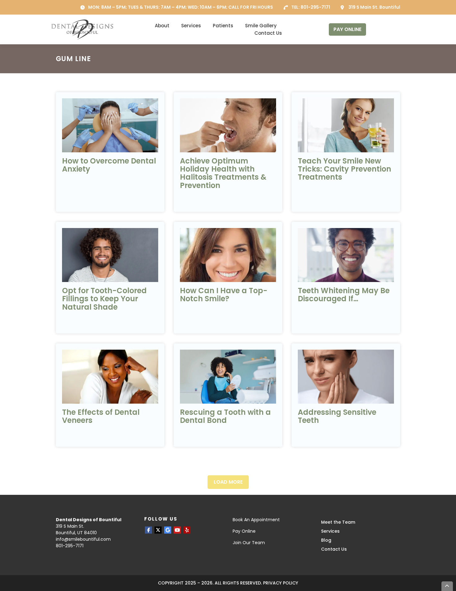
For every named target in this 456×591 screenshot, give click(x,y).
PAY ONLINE (347, 29)
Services (191, 25)
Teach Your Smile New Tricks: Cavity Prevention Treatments (344, 169)
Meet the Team (338, 522)
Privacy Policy (280, 583)
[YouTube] (177, 530)
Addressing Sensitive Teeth (337, 416)
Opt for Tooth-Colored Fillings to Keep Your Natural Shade (104, 298)
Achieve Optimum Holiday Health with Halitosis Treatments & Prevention (223, 173)
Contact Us (268, 33)
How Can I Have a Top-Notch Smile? (223, 294)
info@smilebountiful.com (83, 539)
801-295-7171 (315, 7)
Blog (326, 540)
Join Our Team (249, 543)
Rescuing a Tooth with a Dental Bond (225, 416)
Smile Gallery (261, 25)
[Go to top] (447, 586)
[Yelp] (186, 530)
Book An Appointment (256, 520)
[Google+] (167, 530)
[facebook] (148, 530)
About (162, 25)
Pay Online (244, 531)
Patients (223, 25)
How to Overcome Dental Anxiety (109, 165)
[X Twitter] (158, 530)
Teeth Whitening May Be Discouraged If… (344, 294)
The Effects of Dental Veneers (101, 416)
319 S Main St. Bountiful (374, 7)
